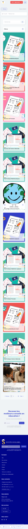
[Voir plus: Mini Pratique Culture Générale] (23, 355)
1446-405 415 (5, 486)
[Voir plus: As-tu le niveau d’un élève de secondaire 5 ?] (23, 84)
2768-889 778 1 (5, 484)
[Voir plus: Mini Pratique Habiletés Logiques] (23, 265)
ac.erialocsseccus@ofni (7, 482)
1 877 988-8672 (15, 2)
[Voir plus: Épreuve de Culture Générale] (23, 145)
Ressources (4, 462)
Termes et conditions (6, 471)
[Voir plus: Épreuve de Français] (23, 115)
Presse (3, 469)
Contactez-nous (5, 489)
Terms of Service (17, 426)
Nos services (4, 460)
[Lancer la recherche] (22, 22)
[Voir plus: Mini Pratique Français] (23, 295)
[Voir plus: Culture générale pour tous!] (23, 325)
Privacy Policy (11, 426)
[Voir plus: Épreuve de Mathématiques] (23, 55)
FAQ (2, 457)
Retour (4, 9)
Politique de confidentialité (7, 474)
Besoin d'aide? (22, 9)
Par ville (4, 508)
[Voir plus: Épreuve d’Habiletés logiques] (23, 235)
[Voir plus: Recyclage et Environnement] (23, 205)
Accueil (5, 13)
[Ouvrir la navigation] (25, 2)
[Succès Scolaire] (14, 441)
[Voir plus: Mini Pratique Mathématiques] (23, 175)
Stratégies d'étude (7, 386)
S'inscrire (22, 423)
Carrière (3, 464)
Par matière (5, 511)
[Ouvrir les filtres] (23, 29)
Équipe (3, 467)
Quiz (5, 57)
